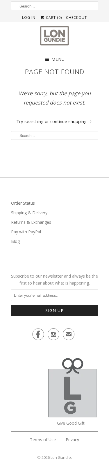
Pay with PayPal (26, 231)
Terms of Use (43, 439)
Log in (28, 17)
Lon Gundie (61, 457)
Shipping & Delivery (29, 212)
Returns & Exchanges (31, 222)
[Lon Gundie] (54, 37)
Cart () (53, 17)
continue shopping (69, 121)
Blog (15, 241)
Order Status (23, 203)
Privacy (72, 439)
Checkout (76, 17)
